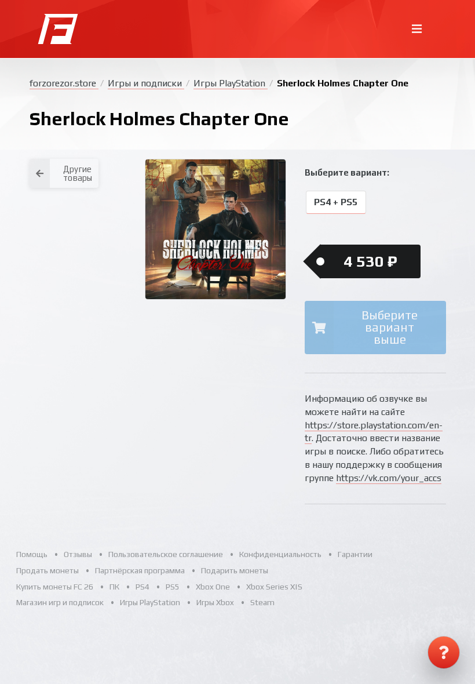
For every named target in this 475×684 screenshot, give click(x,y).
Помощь (32, 554)
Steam (262, 602)
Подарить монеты (234, 570)
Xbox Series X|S (274, 586)
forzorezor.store (64, 83)
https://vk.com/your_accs (388, 477)
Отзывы (78, 554)
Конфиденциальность (280, 554)
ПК (114, 586)
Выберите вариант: (347, 172)
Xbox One (213, 586)
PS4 (142, 586)
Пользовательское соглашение (165, 554)
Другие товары (77, 173)
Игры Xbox (215, 602)
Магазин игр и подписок (60, 602)
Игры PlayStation (230, 83)
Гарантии (355, 554)
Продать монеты (47, 570)
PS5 (173, 586)
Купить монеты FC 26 (54, 586)
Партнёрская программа (140, 570)
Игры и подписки (146, 83)
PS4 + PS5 (335, 202)
